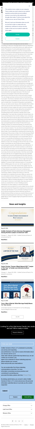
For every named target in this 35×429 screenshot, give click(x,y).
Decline (17, 38)
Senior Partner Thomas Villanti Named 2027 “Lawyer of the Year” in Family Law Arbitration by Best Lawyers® (17, 268)
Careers (15, 397)
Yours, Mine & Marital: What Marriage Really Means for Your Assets (17, 304)
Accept (17, 34)
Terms (26, 424)
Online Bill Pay (28, 397)
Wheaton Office (7, 413)
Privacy (32, 424)
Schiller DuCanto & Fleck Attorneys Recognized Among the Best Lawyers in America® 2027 (16, 231)
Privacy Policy (27, 375)
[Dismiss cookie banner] (29, 6)
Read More (4, 239)
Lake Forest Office (7, 409)
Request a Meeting (17, 332)
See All (17, 316)
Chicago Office (6, 405)
